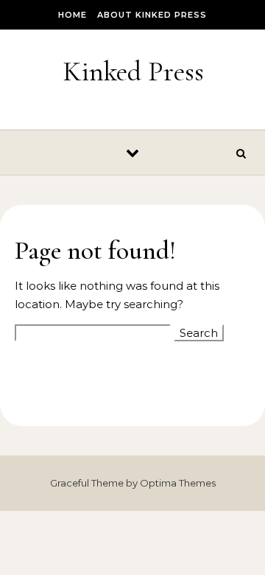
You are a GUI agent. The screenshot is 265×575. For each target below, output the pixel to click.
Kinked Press (133, 71)
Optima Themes (178, 483)
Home (72, 15)
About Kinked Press (152, 15)
